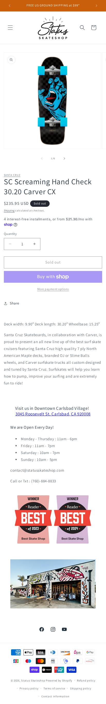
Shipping (9, 210)
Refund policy (86, 680)
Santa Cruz (12, 175)
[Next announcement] (96, 5)
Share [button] (14, 303)
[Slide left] (41, 158)
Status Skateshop (33, 680)
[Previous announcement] (9, 5)
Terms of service (54, 688)
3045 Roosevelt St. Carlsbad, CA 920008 (53, 414)
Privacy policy (29, 688)
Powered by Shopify (59, 680)
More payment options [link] (53, 289)
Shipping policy (80, 688)
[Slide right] (64, 158)
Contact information (55, 696)
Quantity (10, 234)
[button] (10, 27)
